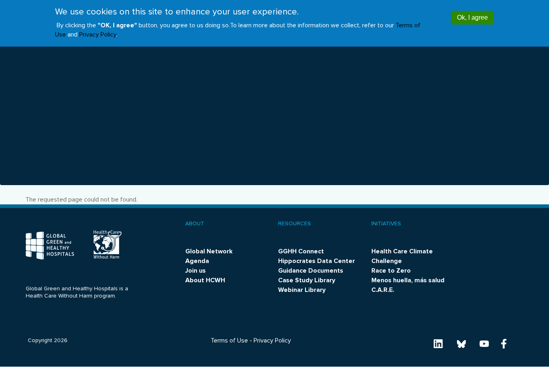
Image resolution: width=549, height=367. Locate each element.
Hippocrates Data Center (316, 261)
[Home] (50, 245)
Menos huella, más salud (408, 280)
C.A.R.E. (382, 290)
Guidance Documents (310, 271)
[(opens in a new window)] (438, 343)
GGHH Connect (301, 251)
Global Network (209, 251)
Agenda (197, 261)
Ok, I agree (472, 17)
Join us (195, 271)
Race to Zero (391, 271)
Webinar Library (302, 290)
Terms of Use (229, 340)
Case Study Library (306, 280)
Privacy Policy (97, 35)
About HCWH (205, 280)
